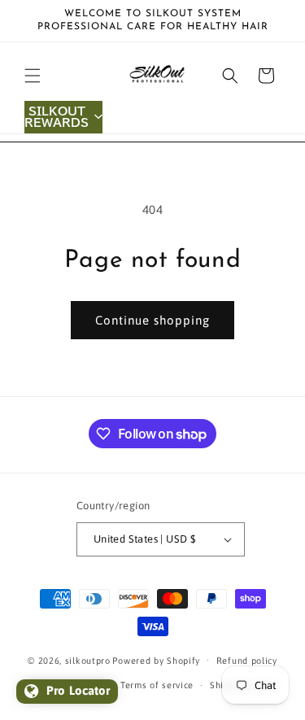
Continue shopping (152, 320)
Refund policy (246, 660)
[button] (32, 76)
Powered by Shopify (156, 660)
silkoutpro (88, 660)
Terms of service (157, 685)
